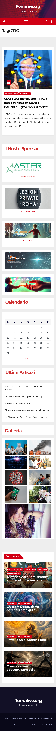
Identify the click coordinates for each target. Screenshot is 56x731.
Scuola (41, 725)
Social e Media (30, 725)
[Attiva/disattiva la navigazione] (25, 21)
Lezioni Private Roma (28, 211)
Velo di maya (28, 240)
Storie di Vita (25, 93)
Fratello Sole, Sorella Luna (17, 403)
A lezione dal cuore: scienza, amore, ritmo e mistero (28, 578)
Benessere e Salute (14, 569)
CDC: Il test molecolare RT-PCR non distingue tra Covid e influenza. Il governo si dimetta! (26, 103)
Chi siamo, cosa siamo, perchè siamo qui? (25, 396)
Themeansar (47, 718)
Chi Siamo (8, 725)
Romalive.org (28, 6)
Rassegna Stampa (11, 93)
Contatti (49, 725)
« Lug (27, 359)
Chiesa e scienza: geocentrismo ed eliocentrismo (28, 410)
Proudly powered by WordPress (16, 718)
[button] (47, 21)
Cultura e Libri (30, 569)
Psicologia (18, 725)
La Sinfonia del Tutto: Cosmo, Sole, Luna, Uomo (27, 417)
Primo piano (42, 569)
